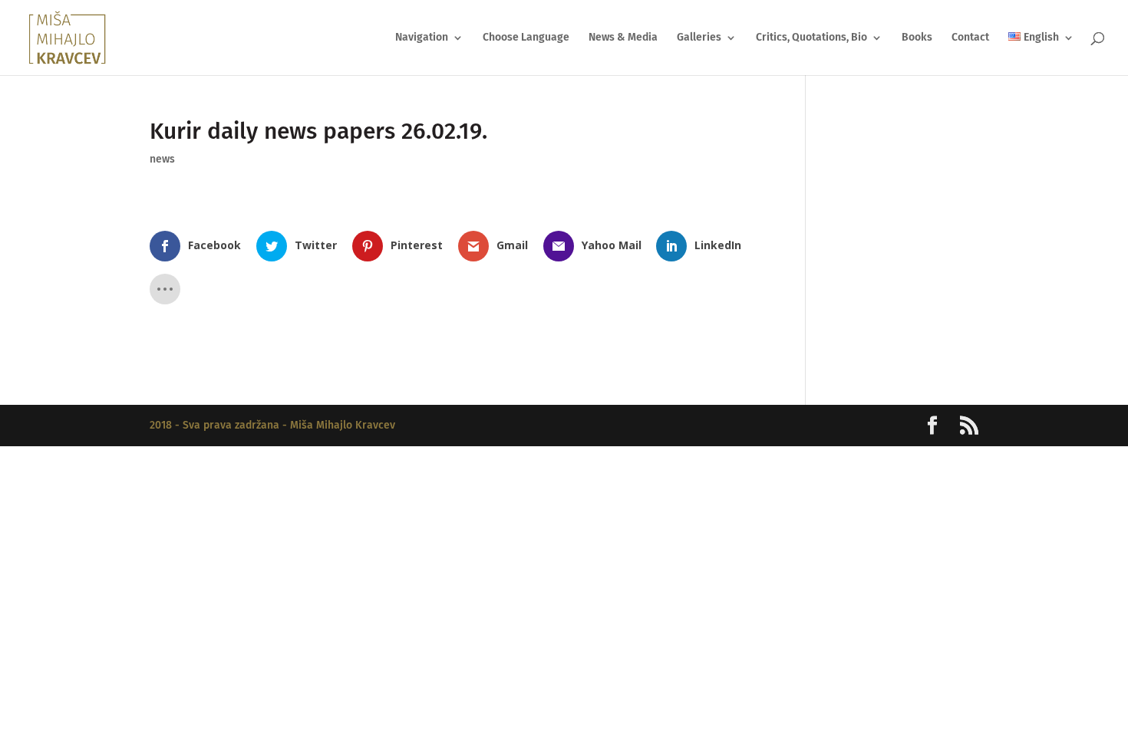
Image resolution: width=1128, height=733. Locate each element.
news (162, 159)
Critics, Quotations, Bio (811, 38)
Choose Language (526, 38)
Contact (970, 38)
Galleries (699, 38)
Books (917, 38)
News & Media (623, 38)
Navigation (421, 38)
